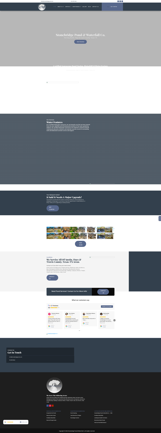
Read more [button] (50, 322)
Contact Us (95, 6)
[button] (47, 320)
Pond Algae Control (74, 417)
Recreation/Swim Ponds (99, 420)
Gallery (84, 6)
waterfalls (103, 93)
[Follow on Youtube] (122, 1)
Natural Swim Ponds (51, 415)
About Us (60, 6)
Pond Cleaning (73, 413)
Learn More (87, 103)
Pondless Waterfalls (51, 417)
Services (67, 6)
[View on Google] (49, 314)
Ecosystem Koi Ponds (51, 413)
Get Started (80, 42)
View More (80, 244)
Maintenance (76, 6)
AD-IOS (98, 431)
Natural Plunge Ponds (51, 420)
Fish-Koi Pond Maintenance (100, 422)
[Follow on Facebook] (118, 1)
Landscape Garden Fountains (100, 417)
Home (54, 6)
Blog (89, 6)
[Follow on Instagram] (120, 1)
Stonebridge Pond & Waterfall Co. (80, 35)
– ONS (103, 413)
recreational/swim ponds (92, 90)
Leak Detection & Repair (75, 415)
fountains (108, 93)
